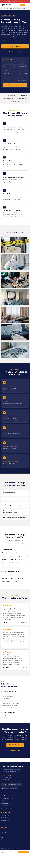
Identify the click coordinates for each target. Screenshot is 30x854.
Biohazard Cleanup (5, 803)
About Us (3, 830)
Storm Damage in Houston (9, 701)
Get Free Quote (24, 852)
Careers (3, 840)
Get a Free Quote (15, 750)
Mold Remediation (5, 800)
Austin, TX (5, 717)
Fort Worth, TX (6, 715)
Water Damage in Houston (9, 694)
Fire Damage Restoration (7, 798)
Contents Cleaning (5, 815)
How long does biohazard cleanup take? (14, 499)
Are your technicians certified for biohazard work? (11, 505)
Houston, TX (13, 8)
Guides (3, 835)
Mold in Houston (6, 698)
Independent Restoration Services (12, 767)
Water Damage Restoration (7, 795)
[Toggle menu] (27, 4)
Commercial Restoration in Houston (11, 703)
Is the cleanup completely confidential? (14, 517)
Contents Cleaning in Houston (10, 705)
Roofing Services (5, 817)
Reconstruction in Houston (9, 707)
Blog (2, 837)
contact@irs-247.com (8, 777)
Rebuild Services (5, 820)
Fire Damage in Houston (8, 696)
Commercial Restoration (7, 808)
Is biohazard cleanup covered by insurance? (9, 493)
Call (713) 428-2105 (16, 85)
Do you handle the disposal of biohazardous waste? (10, 511)
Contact (3, 842)
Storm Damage (5, 805)
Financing (3, 822)
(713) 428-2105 (21, 1)
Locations (6, 8)
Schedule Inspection (15, 52)
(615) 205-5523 (7, 775)
